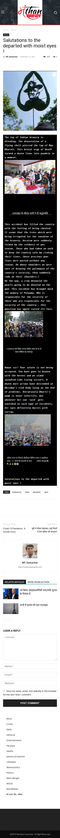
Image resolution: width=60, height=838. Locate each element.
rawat (27, 492)
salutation (37, 492)
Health (9, 751)
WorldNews (12, 788)
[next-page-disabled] (10, 620)
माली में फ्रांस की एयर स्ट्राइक (34, 605)
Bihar (9, 718)
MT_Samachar (12, 56)
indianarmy (16, 492)
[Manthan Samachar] (30, 12)
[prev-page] (5, 620)
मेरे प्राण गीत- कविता (14, 794)
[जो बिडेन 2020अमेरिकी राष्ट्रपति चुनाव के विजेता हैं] (10, 593)
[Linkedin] (27, 64)
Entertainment (13, 740)
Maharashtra (13, 767)
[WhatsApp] (20, 64)
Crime (9, 724)
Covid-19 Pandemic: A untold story (14, 530)
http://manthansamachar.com (30, 567)
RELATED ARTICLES (14, 582)
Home (5, 30)
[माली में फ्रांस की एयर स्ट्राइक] (10, 608)
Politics (10, 772)
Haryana (10, 745)
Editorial (10, 734)
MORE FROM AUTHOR (38, 582)
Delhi (9, 729)
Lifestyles (11, 761)
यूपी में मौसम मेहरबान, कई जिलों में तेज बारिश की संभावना (44, 530)
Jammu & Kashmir (15, 756)
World (13, 30)
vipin (46, 492)
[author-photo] (30, 558)
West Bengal (12, 778)
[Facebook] (6, 64)
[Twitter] (13, 64)
